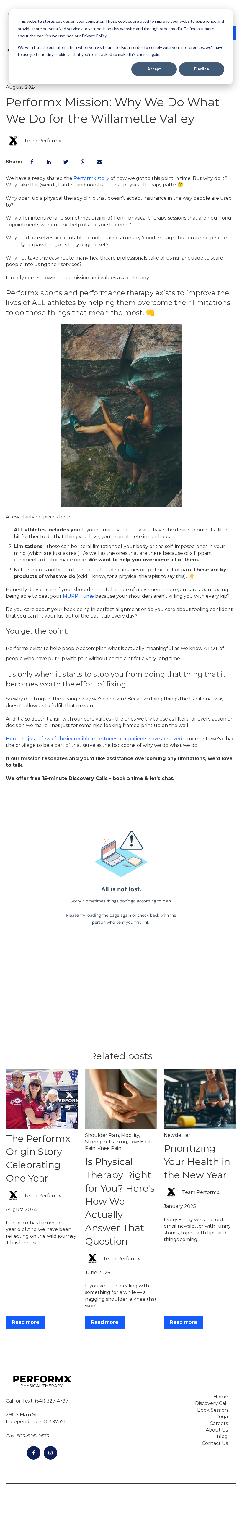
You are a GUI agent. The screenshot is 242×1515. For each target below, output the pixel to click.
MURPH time (78, 596)
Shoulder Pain (102, 1135)
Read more (25, 1322)
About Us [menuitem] (217, 1430)
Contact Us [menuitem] (215, 1443)
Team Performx (42, 141)
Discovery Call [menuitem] (211, 1403)
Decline (201, 68)
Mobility (130, 1135)
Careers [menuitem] (219, 1423)
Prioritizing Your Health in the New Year (197, 1161)
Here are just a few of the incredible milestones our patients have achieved (94, 739)
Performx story (91, 178)
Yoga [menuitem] (222, 1416)
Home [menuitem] (220, 1397)
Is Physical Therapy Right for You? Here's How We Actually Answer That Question (120, 1201)
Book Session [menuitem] (212, 1410)
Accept (154, 68)
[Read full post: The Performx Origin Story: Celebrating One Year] (42, 1099)
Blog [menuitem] (222, 1436)
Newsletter (177, 1135)
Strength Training (106, 1142)
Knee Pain (109, 1148)
